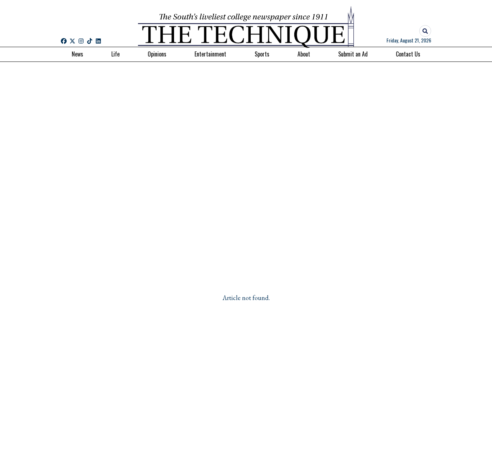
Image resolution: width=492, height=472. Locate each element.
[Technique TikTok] (90, 41)
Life (115, 54)
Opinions (157, 54)
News (77, 54)
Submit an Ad (353, 54)
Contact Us (408, 54)
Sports (262, 54)
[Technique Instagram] (81, 41)
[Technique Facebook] (64, 41)
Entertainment (210, 54)
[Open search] (425, 31)
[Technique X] (72, 41)
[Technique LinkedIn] (98, 41)
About (304, 54)
